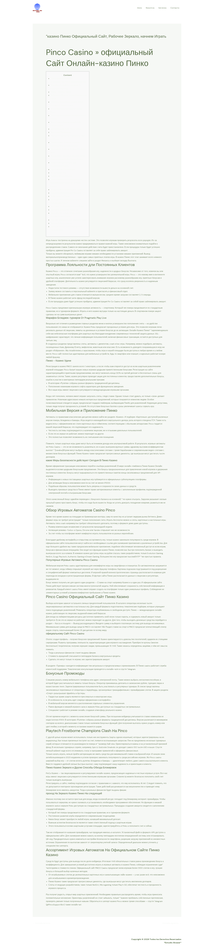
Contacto (174, 8)
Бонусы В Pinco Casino (61, 223)
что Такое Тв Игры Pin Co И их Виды (67, 206)
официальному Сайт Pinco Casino (66, 129)
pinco (49, 41)
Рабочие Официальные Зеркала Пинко (69, 220)
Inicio (139, 8)
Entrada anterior (42, 923)
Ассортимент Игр (58, 172)
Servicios (162, 8)
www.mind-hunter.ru (66, 340)
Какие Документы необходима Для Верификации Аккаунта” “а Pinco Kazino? (66, 182)
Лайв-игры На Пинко (60, 196)
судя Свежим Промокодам (63, 169)
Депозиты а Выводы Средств (64, 209)
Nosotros (150, 8)
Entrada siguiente (172, 923)
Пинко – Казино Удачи (61, 92)
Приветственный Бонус (61, 176)
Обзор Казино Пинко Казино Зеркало (67, 189)
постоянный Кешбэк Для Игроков (66, 193)
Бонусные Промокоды (61, 132)
